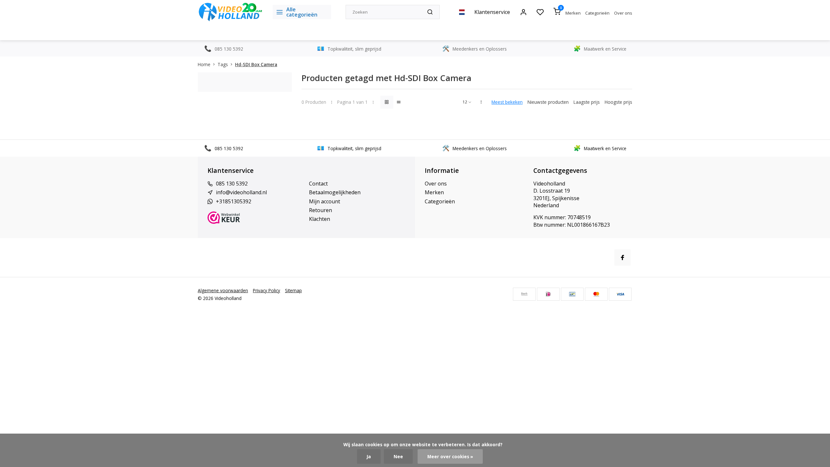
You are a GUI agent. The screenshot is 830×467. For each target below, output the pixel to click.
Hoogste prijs (618, 102)
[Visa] (620, 294)
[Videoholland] (230, 12)
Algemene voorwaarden (223, 290)
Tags (223, 64)
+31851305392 (233, 201)
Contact (318, 183)
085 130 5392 (232, 183)
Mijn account (324, 201)
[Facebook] (622, 257)
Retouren (320, 210)
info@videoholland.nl (241, 192)
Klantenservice (492, 12)
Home (204, 64)
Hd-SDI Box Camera (256, 64)
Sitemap (293, 290)
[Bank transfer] (524, 294)
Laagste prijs (587, 102)
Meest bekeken (507, 102)
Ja (369, 456)
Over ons (623, 13)
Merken (573, 13)
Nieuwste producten (548, 102)
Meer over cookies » (450, 456)
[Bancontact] (572, 294)
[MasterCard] (596, 294)
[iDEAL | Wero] (548, 294)
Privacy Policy (266, 290)
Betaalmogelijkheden (335, 192)
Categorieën (597, 13)
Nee (398, 456)
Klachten (319, 218)
